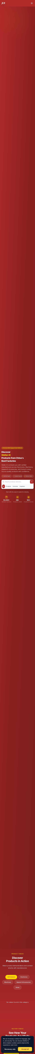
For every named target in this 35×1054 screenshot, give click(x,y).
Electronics (23, 977)
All (3, 486)
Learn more (13, 1045)
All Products (11, 977)
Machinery (7, 982)
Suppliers (22, 486)
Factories (15, 486)
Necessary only (10, 1049)
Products (8, 486)
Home (17, 987)
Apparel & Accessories (24, 982)
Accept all (25, 1049)
